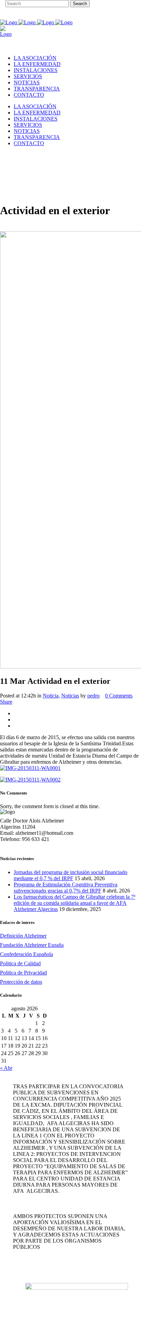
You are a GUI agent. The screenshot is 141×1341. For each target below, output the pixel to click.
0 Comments (118, 696)
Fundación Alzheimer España (32, 945)
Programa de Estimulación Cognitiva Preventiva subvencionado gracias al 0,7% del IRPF (65, 888)
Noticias (70, 696)
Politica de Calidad (20, 963)
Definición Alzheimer (23, 936)
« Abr (6, 1068)
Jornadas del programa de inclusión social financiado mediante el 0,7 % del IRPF (70, 875)
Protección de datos (21, 982)
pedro (93, 696)
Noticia (51, 696)
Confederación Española (26, 954)
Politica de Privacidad (23, 973)
